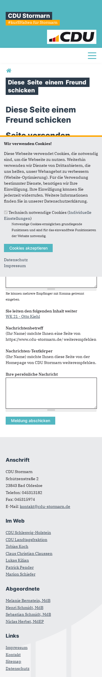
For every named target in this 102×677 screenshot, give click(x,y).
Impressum (15, 265)
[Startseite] (72, 32)
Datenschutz (16, 259)
